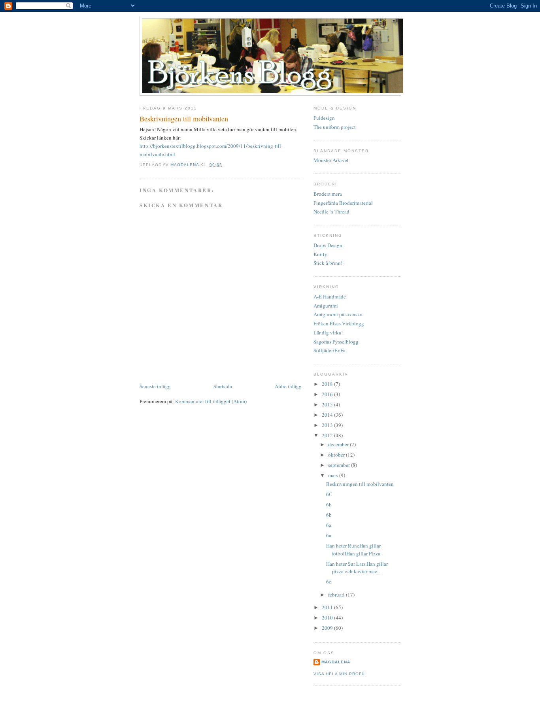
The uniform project (334, 126)
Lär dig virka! (328, 332)
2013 (328, 425)
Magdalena (185, 164)
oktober (337, 454)
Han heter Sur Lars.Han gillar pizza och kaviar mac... (357, 567)
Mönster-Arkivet (331, 160)
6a (328, 525)
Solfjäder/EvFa (329, 350)
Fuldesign (324, 117)
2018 (328, 383)
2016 (328, 394)
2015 (328, 404)
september (339, 464)
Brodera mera (327, 193)
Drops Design (327, 245)
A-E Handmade (329, 296)
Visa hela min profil (339, 674)
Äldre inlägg (288, 386)
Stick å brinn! (327, 262)
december (339, 444)
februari (337, 594)
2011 (328, 607)
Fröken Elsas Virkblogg (338, 323)
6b (329, 504)
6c (328, 581)
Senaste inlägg (155, 386)
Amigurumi (325, 305)
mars (333, 475)
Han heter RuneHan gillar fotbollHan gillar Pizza (353, 549)
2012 (328, 435)
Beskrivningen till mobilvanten (360, 483)
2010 (328, 617)
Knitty (320, 254)
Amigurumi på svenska (338, 314)
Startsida (222, 386)
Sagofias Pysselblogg (336, 341)
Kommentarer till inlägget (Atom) (211, 401)
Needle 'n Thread (331, 211)
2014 (328, 414)
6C (329, 494)
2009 (328, 627)
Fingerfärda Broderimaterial (343, 202)
